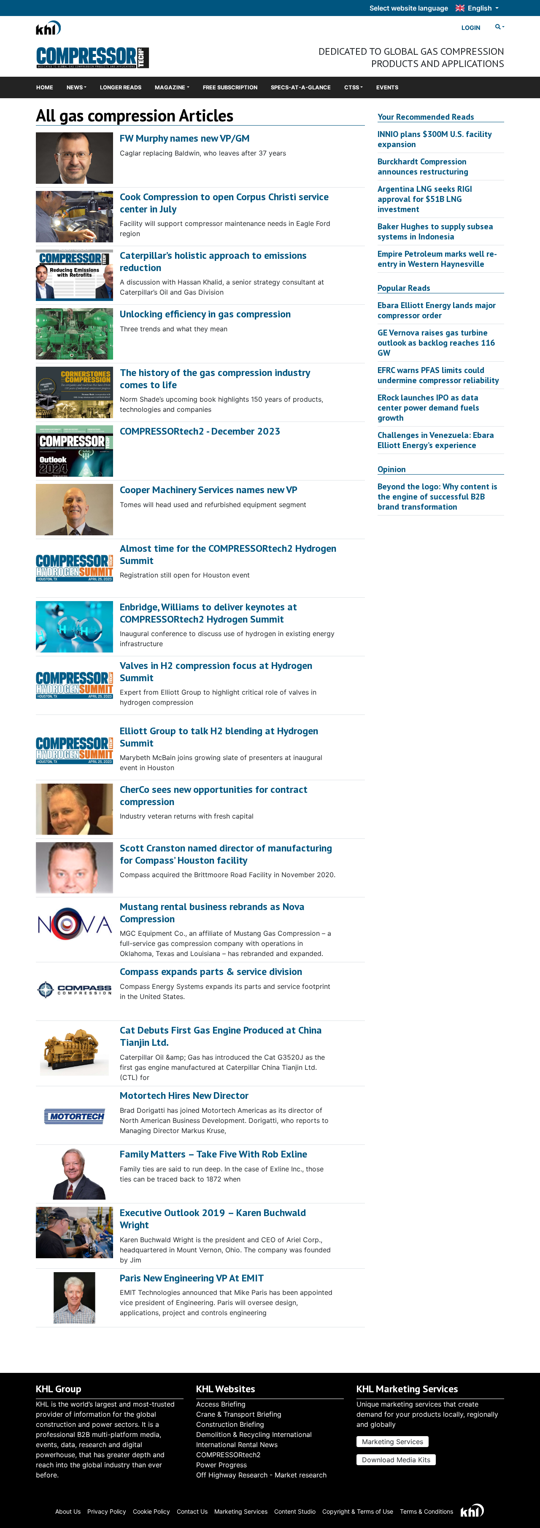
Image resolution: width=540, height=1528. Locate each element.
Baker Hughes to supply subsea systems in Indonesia (435, 231)
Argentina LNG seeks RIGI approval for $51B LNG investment (425, 199)
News (75, 87)
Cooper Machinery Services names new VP (208, 489)
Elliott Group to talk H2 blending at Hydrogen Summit (219, 736)
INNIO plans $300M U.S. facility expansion (434, 139)
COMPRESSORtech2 (228, 1454)
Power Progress (221, 1465)
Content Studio (295, 1511)
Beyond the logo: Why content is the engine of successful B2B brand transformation (437, 496)
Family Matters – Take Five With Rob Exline (213, 1153)
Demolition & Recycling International (254, 1434)
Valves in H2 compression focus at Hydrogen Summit (216, 671)
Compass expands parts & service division (211, 971)
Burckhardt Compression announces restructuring (423, 166)
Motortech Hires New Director (184, 1095)
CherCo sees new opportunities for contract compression (214, 795)
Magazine (170, 87)
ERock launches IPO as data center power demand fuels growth (428, 407)
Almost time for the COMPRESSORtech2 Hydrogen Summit (228, 554)
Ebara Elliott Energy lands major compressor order (437, 310)
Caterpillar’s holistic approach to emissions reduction (213, 261)
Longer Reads (120, 87)
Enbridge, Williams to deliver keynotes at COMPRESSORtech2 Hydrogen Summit (208, 613)
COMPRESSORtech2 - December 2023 (200, 431)
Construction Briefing (230, 1424)
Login (471, 27)
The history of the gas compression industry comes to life (215, 378)
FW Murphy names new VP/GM (185, 138)
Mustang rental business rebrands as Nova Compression (212, 912)
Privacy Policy (106, 1511)
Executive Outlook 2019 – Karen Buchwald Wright (213, 1218)
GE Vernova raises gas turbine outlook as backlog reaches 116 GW (436, 342)
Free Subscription (230, 87)
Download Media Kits (396, 1459)
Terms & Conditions (426, 1511)
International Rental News (237, 1444)
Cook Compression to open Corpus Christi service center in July (224, 202)
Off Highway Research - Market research (261, 1475)
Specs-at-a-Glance (301, 87)
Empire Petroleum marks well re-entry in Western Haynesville (437, 258)
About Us (68, 1511)
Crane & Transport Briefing (238, 1414)
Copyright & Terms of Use (357, 1511)
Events (387, 87)
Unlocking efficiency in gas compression (205, 313)
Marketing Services (392, 1441)
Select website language (409, 8)
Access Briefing (221, 1404)
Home (44, 87)
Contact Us (192, 1511)
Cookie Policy (151, 1511)
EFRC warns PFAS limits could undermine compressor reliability (438, 375)
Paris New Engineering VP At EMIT (192, 1277)
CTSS (351, 87)
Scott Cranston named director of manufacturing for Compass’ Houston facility (226, 854)
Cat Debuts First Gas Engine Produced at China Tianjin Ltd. (221, 1036)
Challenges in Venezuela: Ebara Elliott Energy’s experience (436, 440)
